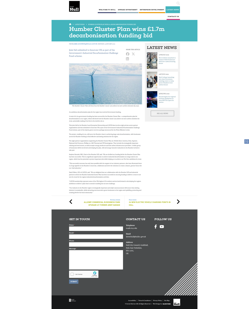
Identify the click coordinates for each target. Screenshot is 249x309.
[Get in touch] (246, 141)
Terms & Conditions (144, 300)
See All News (162, 113)
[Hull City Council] (73, 300)
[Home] (77, 6)
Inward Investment (127, 10)
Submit (74, 281)
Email (72, 233)
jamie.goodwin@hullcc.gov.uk (85, 44)
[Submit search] (178, 3)
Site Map (167, 300)
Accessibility (132, 300)
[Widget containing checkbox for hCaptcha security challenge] (83, 274)
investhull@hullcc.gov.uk (136, 237)
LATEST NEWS (173, 10)
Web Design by (157, 304)
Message (73, 249)
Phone (71, 241)
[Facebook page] (156, 227)
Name (72, 225)
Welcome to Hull (107, 10)
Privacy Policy (157, 300)
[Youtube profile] (162, 227)
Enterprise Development (152, 10)
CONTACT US (173, 16)
